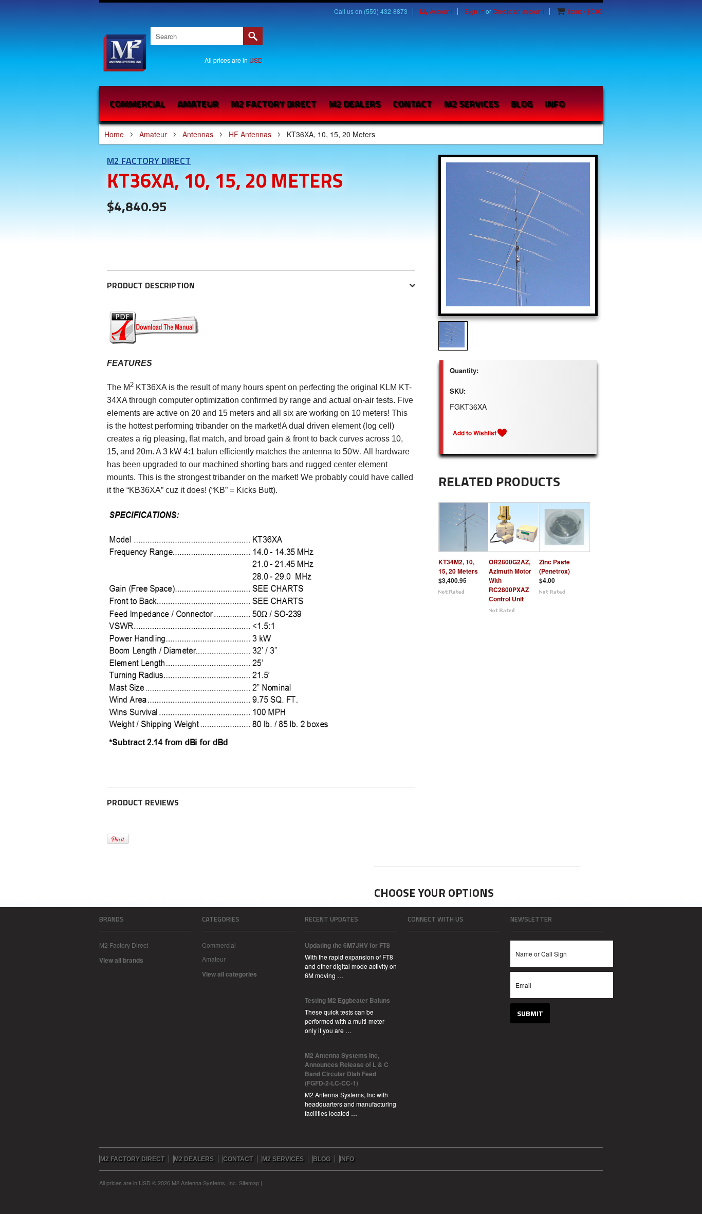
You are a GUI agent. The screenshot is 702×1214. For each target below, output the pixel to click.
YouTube (466, 944)
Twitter (448, 944)
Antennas (197, 134)
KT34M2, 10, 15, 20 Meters (458, 566)
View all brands (121, 960)
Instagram (431, 944)
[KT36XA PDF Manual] (154, 341)
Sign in (474, 11)
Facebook (414, 944)
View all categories (229, 974)
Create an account (518, 11)
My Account (436, 11)
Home (114, 134)
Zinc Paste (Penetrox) (554, 566)
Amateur (197, 104)
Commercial (137, 104)
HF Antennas (250, 134)
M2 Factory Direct (149, 161)
